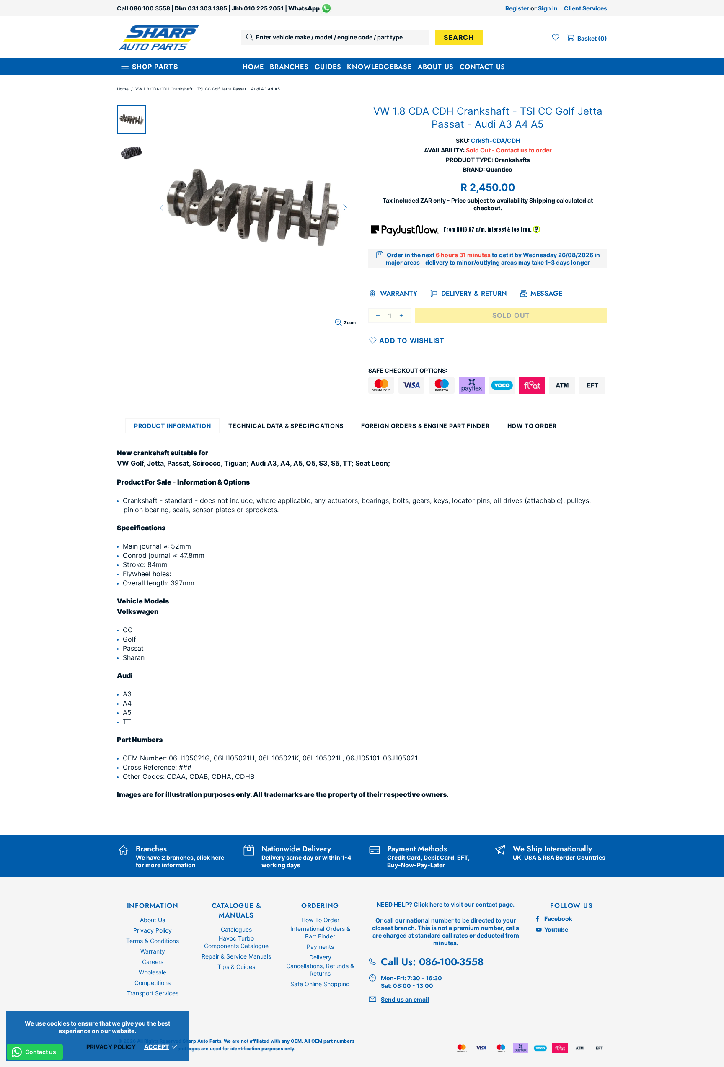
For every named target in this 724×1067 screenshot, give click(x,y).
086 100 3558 (149, 8)
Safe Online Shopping (320, 983)
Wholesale (152, 972)
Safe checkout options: (407, 370)
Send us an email (405, 999)
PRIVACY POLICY (111, 1046)
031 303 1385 (207, 8)
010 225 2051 (264, 8)
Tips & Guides (236, 966)
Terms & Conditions (152, 940)
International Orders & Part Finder (320, 932)
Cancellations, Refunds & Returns (320, 969)
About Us (152, 919)
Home (123, 88)
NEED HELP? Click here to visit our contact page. (446, 904)
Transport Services (152, 993)
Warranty (152, 951)
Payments (320, 946)
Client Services (585, 8)
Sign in (548, 8)
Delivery (320, 957)
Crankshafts (512, 159)
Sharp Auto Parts (159, 37)
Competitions (152, 982)
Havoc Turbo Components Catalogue (236, 942)
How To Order (320, 919)
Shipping (542, 200)
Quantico (499, 169)
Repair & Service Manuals (236, 956)
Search (459, 37)
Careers (152, 961)
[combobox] (335, 37)
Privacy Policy (152, 930)
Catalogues (236, 929)
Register (517, 8)
